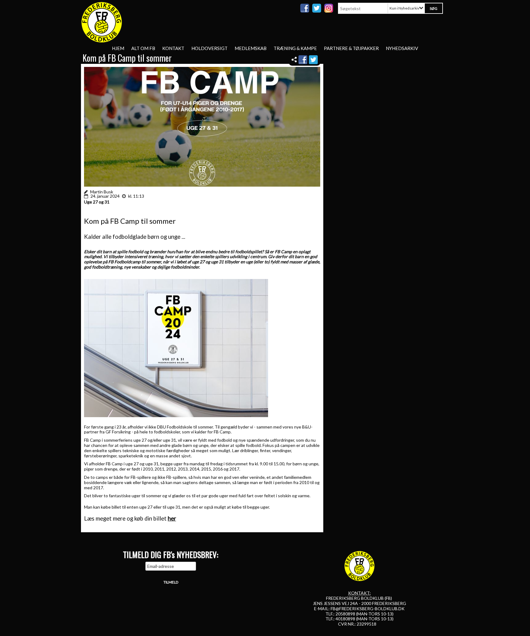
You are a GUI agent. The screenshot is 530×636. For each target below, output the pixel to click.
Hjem (118, 48)
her (172, 518)
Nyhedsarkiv (402, 48)
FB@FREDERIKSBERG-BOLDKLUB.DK (368, 608)
